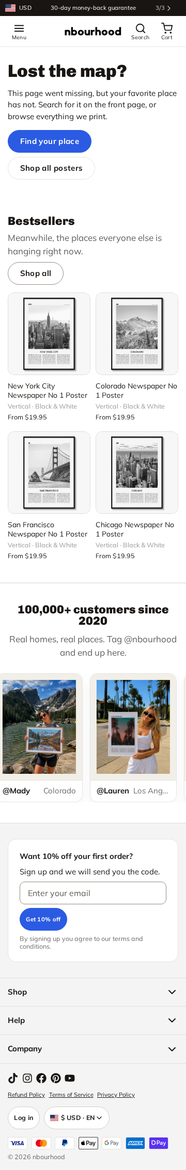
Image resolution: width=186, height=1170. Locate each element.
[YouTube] (70, 1078)
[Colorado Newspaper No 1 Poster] (137, 334)
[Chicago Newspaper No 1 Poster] (137, 472)
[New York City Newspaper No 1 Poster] (49, 334)
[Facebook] (41, 1078)
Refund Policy (26, 1094)
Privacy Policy (116, 1094)
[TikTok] (13, 1078)
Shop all (36, 273)
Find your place (50, 141)
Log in (24, 1117)
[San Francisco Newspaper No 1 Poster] (49, 472)
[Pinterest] (56, 1078)
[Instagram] (27, 1078)
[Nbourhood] (93, 31)
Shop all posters (51, 168)
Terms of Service (71, 1094)
